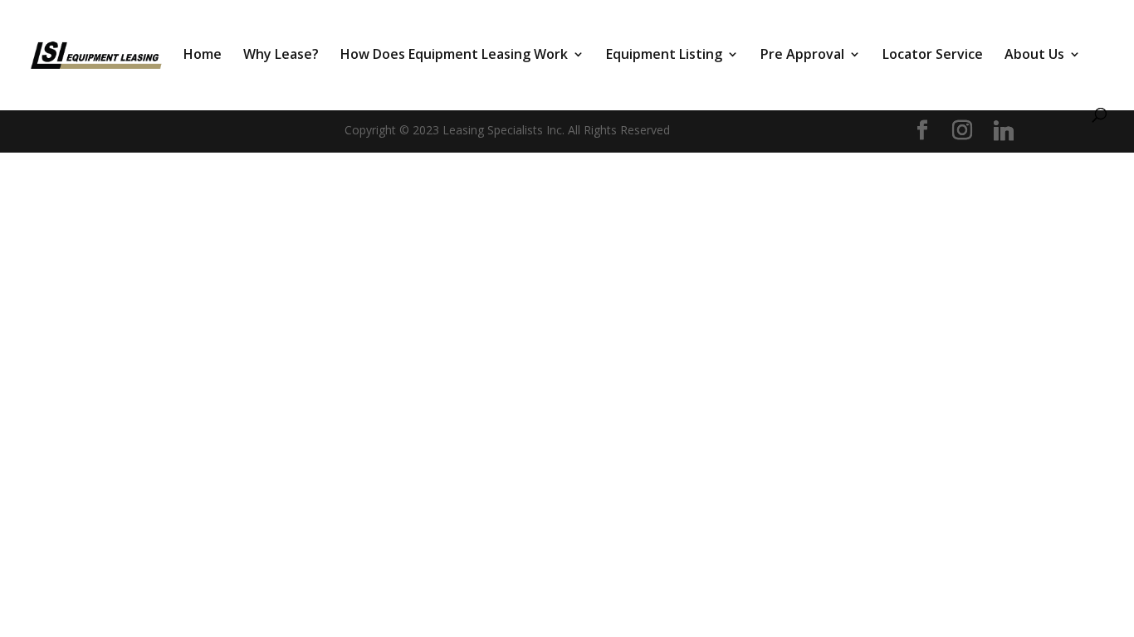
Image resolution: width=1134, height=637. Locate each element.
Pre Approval (802, 55)
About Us (1034, 55)
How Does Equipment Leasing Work (454, 55)
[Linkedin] (1003, 131)
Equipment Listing (664, 55)
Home (202, 55)
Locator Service (932, 55)
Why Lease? (281, 55)
